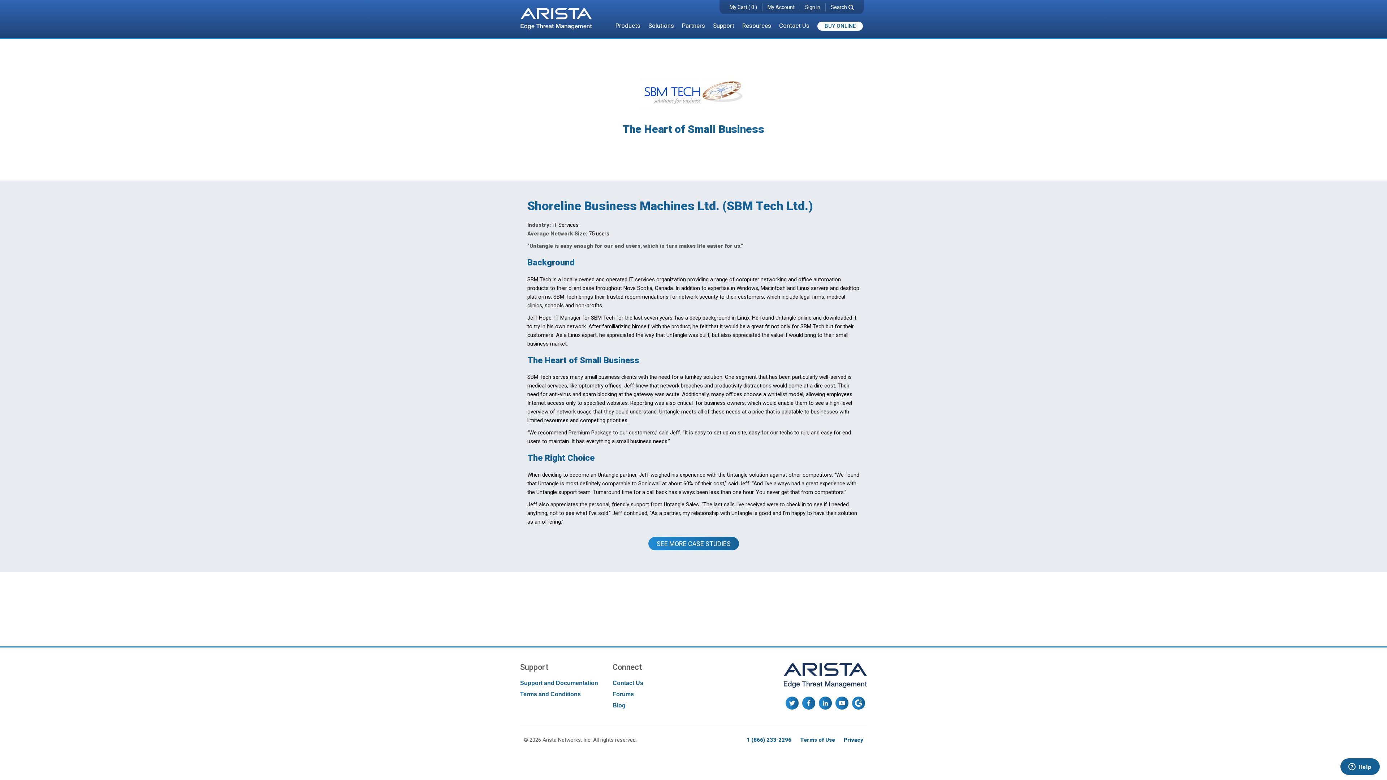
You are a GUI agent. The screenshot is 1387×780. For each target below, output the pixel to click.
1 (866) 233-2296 (769, 740)
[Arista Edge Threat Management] (556, 19)
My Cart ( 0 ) (743, 7)
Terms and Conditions (550, 694)
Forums (623, 694)
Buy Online (840, 26)
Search (839, 7)
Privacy (853, 740)
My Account (781, 7)
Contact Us (794, 25)
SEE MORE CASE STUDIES (694, 543)
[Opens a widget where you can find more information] (1360, 767)
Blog (619, 705)
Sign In (812, 7)
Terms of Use (817, 740)
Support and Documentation (559, 683)
